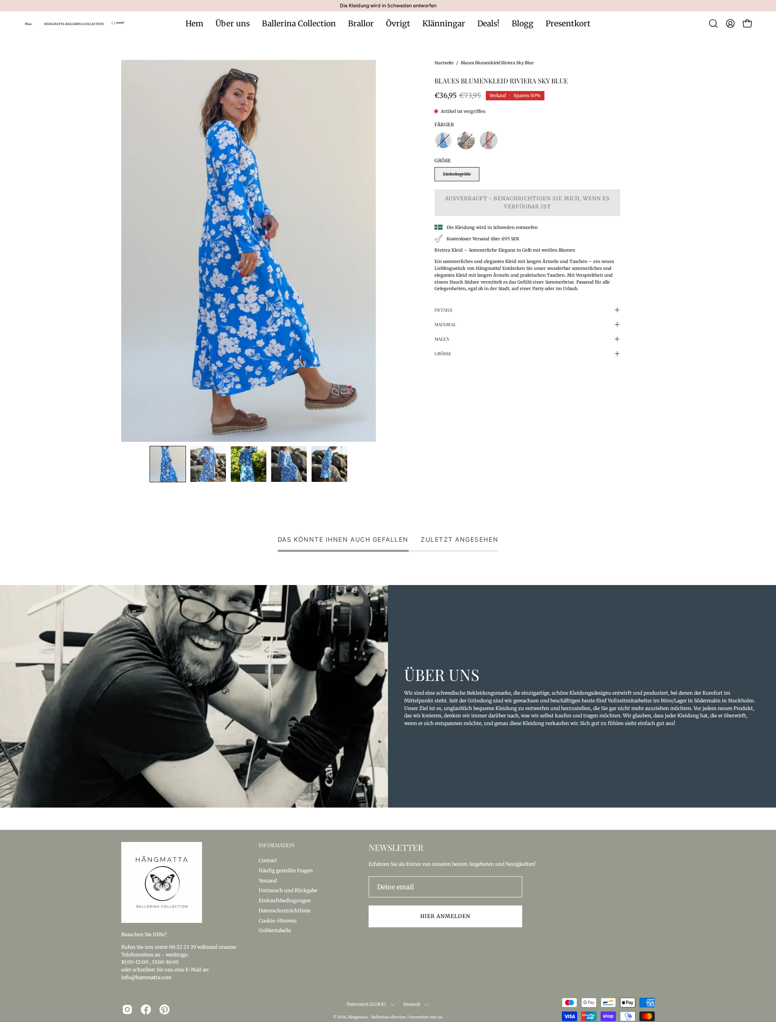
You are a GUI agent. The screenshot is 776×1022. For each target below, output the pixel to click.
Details (443, 310)
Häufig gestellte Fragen (286, 870)
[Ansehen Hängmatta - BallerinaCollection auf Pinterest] (164, 1009)
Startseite (443, 63)
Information (277, 845)
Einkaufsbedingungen (285, 900)
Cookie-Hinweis (278, 920)
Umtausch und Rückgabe (288, 890)
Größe (442, 353)
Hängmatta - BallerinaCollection (377, 1017)
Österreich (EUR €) (366, 1004)
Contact (268, 860)
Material (445, 324)
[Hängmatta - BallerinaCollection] (74, 23)
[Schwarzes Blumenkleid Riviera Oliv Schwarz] (466, 140)
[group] (388, 5)
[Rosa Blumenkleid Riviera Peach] (489, 140)
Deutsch (411, 1004)
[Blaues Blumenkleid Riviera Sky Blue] (168, 464)
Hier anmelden (445, 916)
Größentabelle (275, 930)
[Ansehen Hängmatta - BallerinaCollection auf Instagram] (127, 1009)
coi (439, 1017)
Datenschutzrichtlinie (284, 910)
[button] (713, 23)
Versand (268, 880)
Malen (441, 339)
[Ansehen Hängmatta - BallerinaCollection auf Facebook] (146, 1009)
